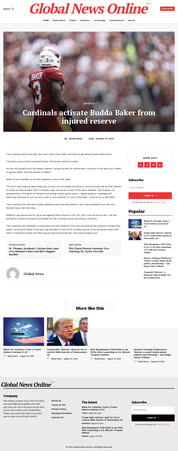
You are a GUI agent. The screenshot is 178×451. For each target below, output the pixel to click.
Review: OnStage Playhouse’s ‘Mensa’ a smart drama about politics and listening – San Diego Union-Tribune (158, 262)
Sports (89, 103)
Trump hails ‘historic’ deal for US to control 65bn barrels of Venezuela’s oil (158, 235)
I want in (148, 196)
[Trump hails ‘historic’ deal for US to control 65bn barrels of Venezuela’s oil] (134, 235)
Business (86, 423)
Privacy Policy (160, 202)
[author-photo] (5, 356)
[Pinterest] (153, 165)
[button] (9, 9)
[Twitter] (147, 165)
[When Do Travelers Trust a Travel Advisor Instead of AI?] (134, 223)
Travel (85, 413)
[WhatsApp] (160, 165)
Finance (85, 436)
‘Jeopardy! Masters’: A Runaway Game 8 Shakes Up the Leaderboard (157, 275)
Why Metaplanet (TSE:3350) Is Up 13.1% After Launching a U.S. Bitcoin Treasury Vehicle (157, 248)
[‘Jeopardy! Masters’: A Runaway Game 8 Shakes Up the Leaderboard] (134, 274)
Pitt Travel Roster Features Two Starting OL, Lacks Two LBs (89, 250)
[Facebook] (140, 165)
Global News (75, 138)
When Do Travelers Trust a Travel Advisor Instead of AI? (157, 224)
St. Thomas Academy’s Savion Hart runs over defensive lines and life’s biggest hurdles (34, 251)
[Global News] (12, 274)
